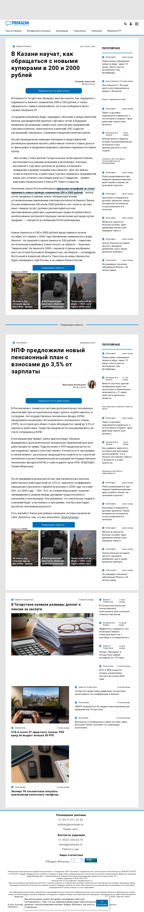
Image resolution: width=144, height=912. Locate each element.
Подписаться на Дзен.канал (53, 90)
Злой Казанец (69, 517)
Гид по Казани (112, 81)
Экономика (21, 343)
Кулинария (111, 57)
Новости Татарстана (24, 600)
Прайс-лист (70, 829)
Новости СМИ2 (19, 272)
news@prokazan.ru (70, 844)
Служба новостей (85, 81)
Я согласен (102, 903)
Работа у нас (70, 849)
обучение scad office (111, 471)
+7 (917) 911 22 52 (70, 819)
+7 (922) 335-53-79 (70, 839)
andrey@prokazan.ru (70, 824)
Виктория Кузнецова (74, 384)
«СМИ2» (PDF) (109, 897)
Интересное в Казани (112, 134)
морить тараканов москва (114, 99)
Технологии (111, 260)
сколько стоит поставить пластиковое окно (113, 160)
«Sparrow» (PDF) (123, 897)
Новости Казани (23, 46)
